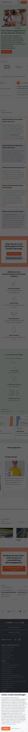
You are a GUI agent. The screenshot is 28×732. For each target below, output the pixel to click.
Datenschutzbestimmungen (8, 724)
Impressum (9, 722)
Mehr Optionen (16, 728)
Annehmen (6, 728)
